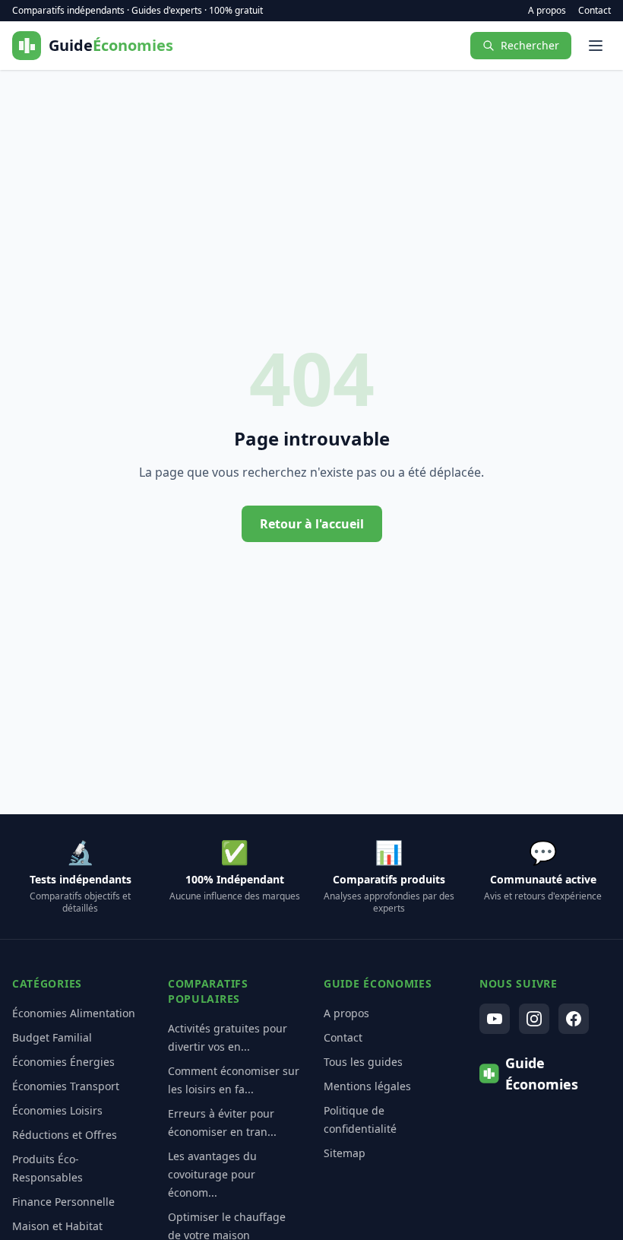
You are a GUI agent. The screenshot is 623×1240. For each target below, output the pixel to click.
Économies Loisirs (57, 1110)
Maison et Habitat (57, 1226)
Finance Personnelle (63, 1201)
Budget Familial (52, 1037)
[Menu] (595, 45)
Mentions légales (367, 1086)
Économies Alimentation (73, 1013)
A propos (547, 11)
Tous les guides (363, 1061)
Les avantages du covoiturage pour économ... (212, 1174)
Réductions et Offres (64, 1134)
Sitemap (344, 1153)
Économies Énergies (63, 1061)
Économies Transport (65, 1086)
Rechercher (530, 45)
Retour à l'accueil (312, 523)
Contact (594, 11)
